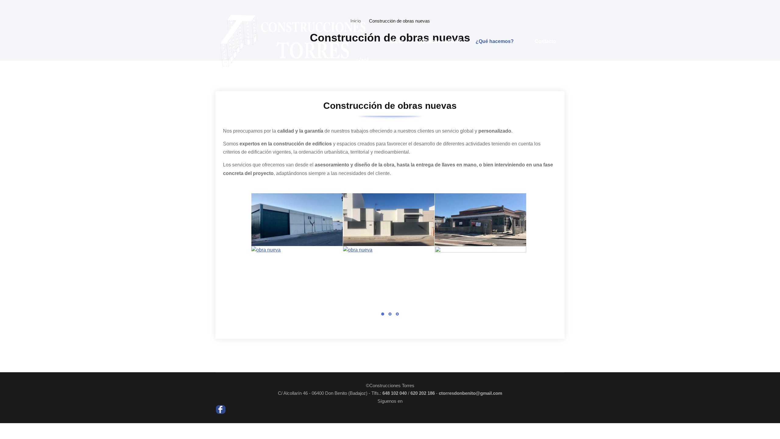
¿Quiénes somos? (439, 41)
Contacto (545, 41)
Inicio (396, 41)
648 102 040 (394, 393)
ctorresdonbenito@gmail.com (470, 393)
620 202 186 (422, 393)
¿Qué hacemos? (495, 41)
